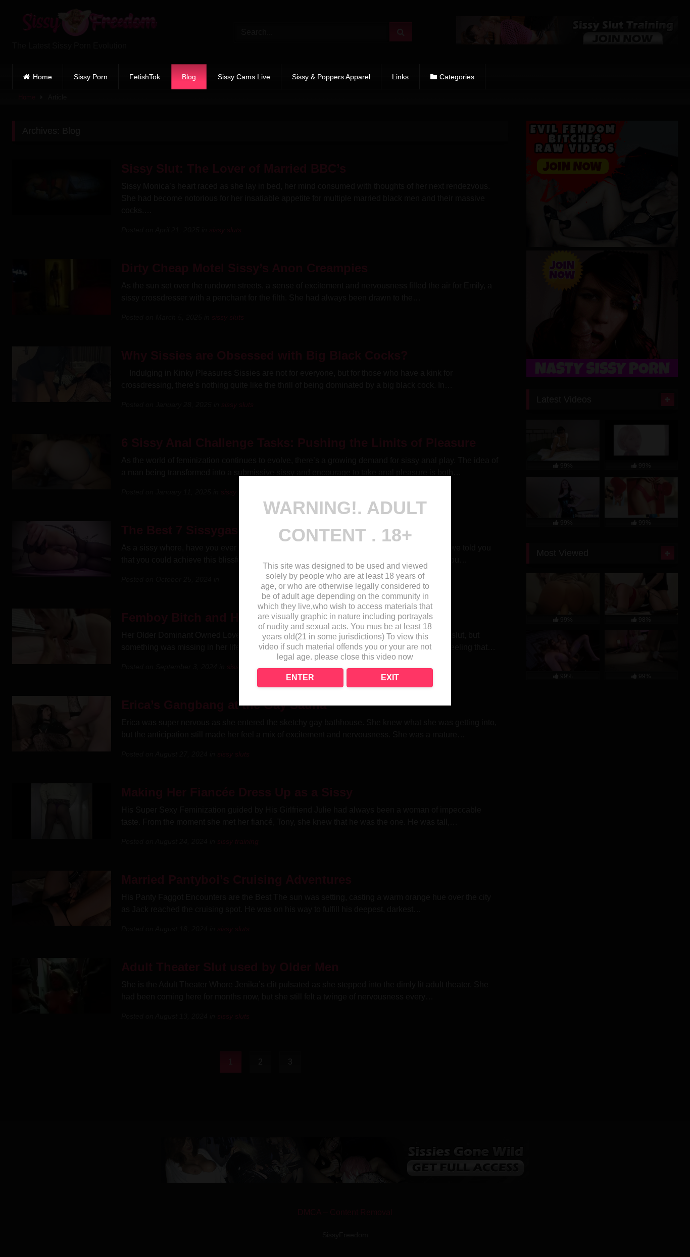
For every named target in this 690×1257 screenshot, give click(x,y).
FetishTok (144, 77)
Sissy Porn (91, 77)
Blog (189, 77)
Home (42, 77)
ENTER (300, 677)
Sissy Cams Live (244, 77)
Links (400, 77)
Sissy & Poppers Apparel (331, 77)
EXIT (390, 677)
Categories (456, 77)
